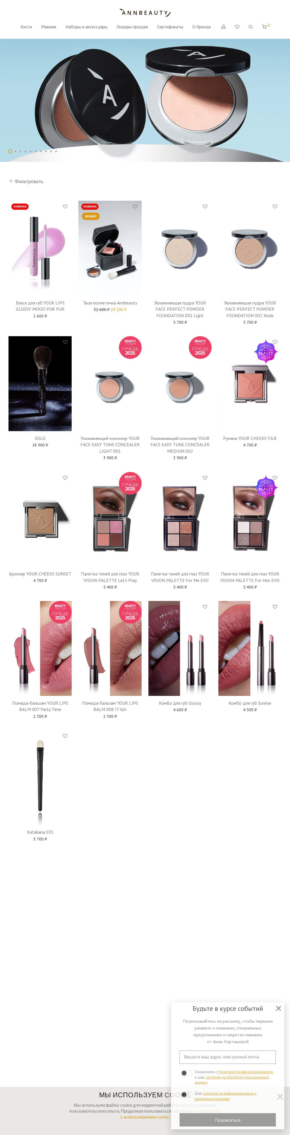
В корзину (180, 710)
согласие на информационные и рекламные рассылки (225, 1096)
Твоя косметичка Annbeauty (110, 303)
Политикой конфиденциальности (245, 1072)
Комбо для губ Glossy (180, 703)
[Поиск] (250, 27)
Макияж (48, 26)
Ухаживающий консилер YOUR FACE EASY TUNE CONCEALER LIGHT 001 (110, 444)
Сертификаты (170, 26)
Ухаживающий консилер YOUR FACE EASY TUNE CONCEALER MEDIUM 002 (180, 444)
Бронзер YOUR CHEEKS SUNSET (40, 574)
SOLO (40, 438)
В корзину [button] (40, 315)
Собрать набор (110, 310)
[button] (278, 1008)
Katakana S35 (40, 832)
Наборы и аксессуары (86, 26)
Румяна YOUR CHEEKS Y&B (250, 438)
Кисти (26, 26)
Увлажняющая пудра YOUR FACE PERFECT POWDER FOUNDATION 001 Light (180, 309)
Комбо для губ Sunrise (250, 703)
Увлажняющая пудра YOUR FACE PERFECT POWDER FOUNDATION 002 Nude (250, 309)
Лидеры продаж (132, 26)
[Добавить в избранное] (65, 206)
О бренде (201, 26)
